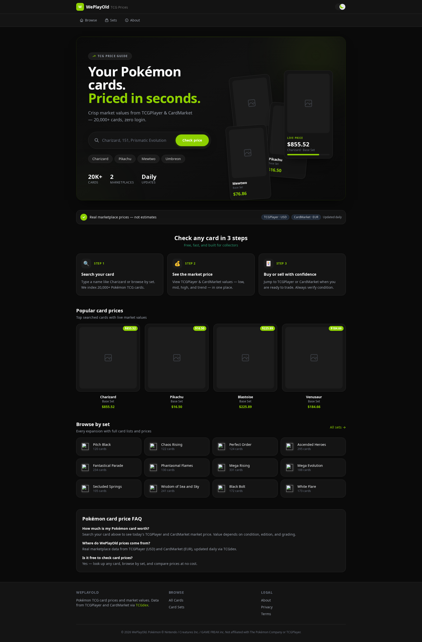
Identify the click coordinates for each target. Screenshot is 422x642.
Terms (266, 613)
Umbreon (173, 158)
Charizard (100, 158)
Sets (113, 20)
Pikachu (125, 158)
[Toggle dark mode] (340, 6)
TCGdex (142, 605)
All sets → (338, 427)
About (135, 20)
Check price (192, 140)
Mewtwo (148, 158)
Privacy (267, 607)
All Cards (176, 600)
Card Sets (176, 607)
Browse (91, 20)
